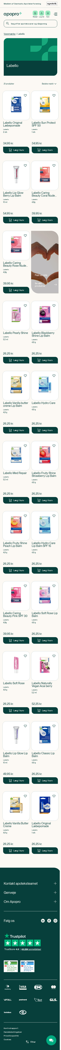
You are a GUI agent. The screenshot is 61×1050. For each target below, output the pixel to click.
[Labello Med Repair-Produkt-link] (16, 472)
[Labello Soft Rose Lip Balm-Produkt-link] (44, 612)
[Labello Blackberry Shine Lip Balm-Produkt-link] (44, 332)
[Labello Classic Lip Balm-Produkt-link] (44, 752)
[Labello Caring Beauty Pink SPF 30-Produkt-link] (16, 612)
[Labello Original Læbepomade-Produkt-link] (16, 122)
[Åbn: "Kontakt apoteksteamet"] (30, 883)
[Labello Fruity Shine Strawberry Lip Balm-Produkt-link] (44, 472)
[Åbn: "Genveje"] (30, 892)
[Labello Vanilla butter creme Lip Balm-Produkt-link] (16, 402)
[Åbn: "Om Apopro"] (30, 902)
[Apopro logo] (13, 14)
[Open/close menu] (55, 14)
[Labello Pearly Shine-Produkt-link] (16, 332)
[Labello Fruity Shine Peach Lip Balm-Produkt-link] (16, 542)
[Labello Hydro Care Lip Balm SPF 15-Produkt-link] (44, 542)
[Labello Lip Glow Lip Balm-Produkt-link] (16, 752)
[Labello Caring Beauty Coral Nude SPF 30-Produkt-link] (44, 192)
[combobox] (30, 23)
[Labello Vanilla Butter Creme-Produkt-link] (16, 822)
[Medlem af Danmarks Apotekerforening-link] (52, 4)
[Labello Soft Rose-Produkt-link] (16, 682)
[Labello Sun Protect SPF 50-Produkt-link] (44, 122)
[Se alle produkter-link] (44, 262)
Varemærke (9, 34)
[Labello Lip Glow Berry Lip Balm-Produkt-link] (16, 192)
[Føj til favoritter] (25, 95)
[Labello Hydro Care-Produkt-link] (44, 402)
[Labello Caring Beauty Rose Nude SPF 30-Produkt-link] (16, 262)
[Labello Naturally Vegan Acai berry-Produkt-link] (44, 682)
